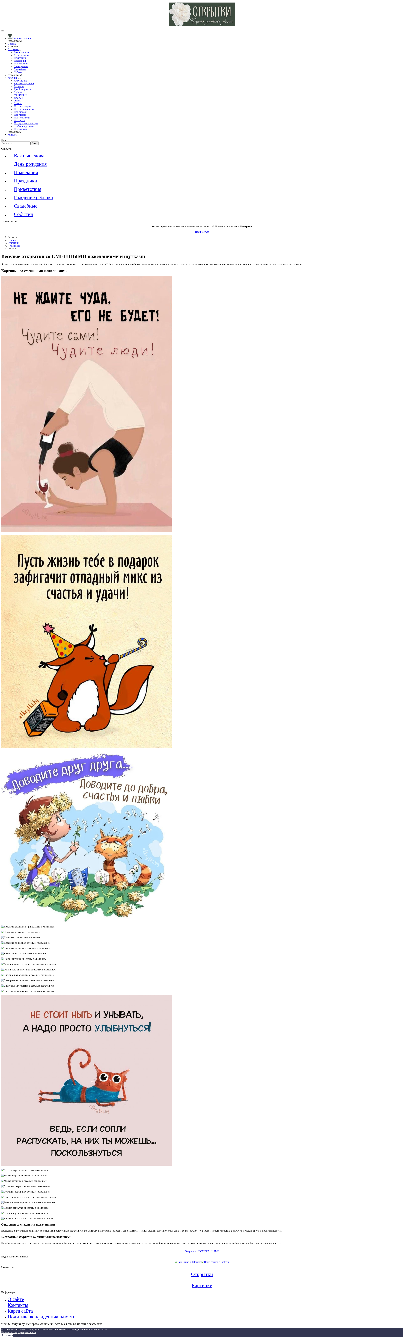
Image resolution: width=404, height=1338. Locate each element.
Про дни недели (22, 106)
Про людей (20, 114)
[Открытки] (20, 50)
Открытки (13, 49)
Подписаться (202, 231)
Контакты (13, 134)
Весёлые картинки (24, 83)
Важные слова (21, 52)
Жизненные (20, 95)
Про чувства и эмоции (26, 123)
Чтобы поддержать (24, 126)
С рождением (21, 66)
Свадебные (20, 69)
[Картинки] (19, 78)
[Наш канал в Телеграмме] (188, 1262)
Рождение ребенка (33, 197)
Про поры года (22, 117)
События (19, 72)
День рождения (22, 55)
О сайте (12, 43)
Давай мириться (22, 89)
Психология (20, 129)
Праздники (20, 60)
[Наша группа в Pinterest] (215, 1262)
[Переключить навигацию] (2, 30)
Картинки (13, 77)
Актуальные (20, 80)
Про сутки (19, 120)
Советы (18, 103)
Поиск (4, 140)
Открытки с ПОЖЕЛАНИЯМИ (202, 1251)
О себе (17, 100)
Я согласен (7, 1335)
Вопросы (19, 86)
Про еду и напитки (24, 109)
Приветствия (21, 63)
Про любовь (20, 112)
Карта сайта (20, 1311)
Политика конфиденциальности (42, 1317)
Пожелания (20, 58)
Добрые (18, 92)
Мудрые (18, 97)
